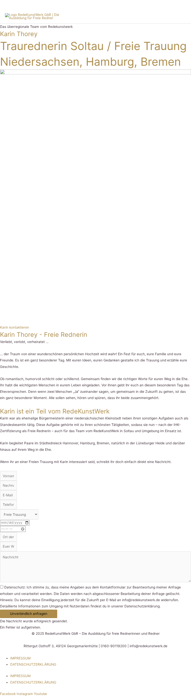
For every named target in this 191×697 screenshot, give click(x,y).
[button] (28, 614)
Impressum (20, 658)
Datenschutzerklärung (33, 664)
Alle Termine (156, 5)
